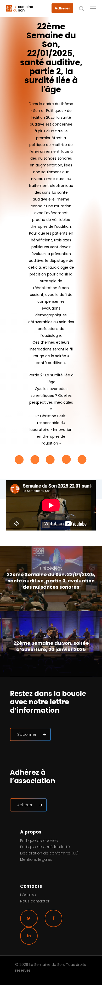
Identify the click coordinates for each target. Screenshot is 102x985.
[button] (93, 8)
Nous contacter (34, 901)
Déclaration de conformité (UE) (49, 853)
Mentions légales (36, 859)
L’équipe (28, 894)
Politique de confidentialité (45, 846)
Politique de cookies (39, 840)
